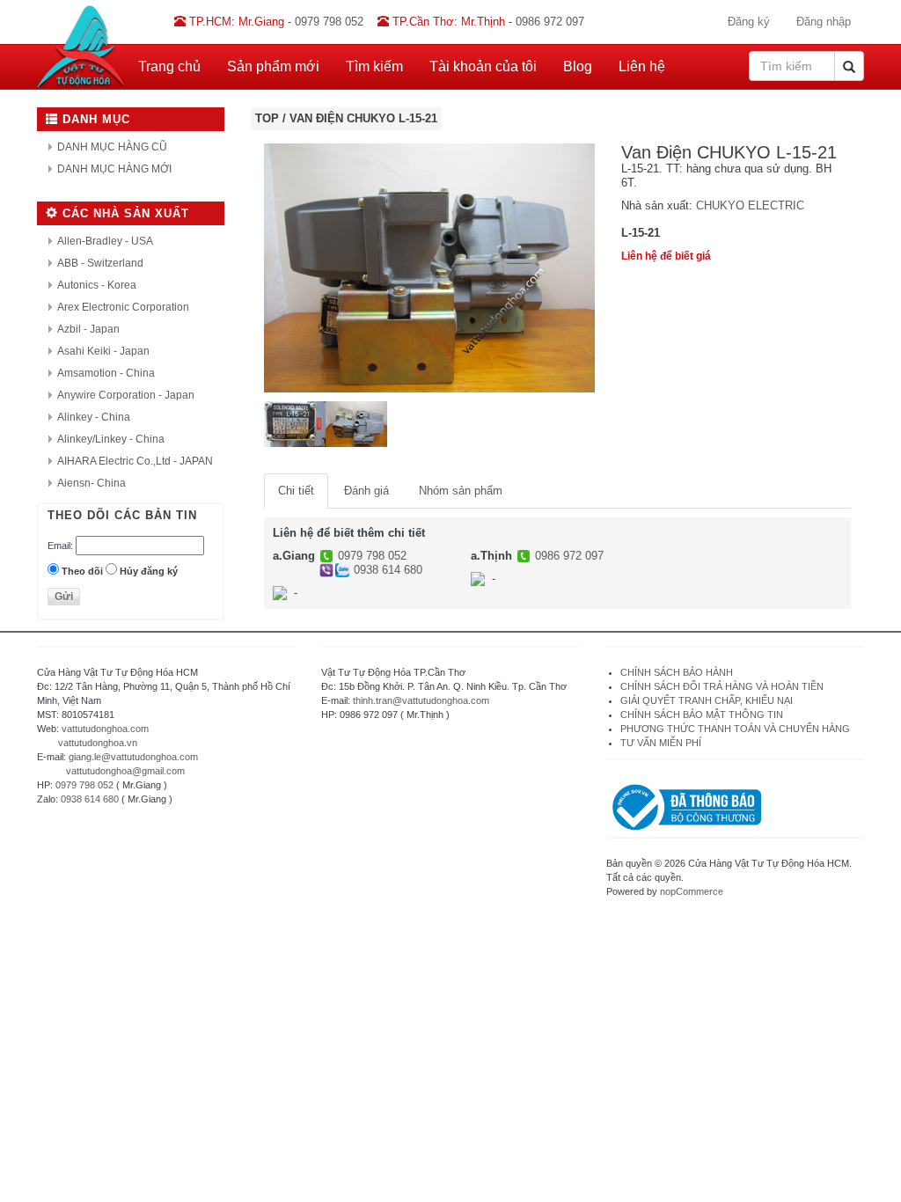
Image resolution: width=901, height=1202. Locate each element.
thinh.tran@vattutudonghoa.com (421, 700)
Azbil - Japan (88, 329)
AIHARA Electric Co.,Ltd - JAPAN (135, 461)
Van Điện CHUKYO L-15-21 (363, 118)
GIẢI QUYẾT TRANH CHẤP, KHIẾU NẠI (706, 700)
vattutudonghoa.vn (97, 742)
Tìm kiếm (374, 66)
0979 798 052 (372, 555)
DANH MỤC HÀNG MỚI (114, 169)
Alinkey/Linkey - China (111, 439)
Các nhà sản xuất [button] (123, 213)
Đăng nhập (823, 21)
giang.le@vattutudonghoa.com (133, 756)
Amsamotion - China (106, 373)
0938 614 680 (388, 569)
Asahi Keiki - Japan (103, 351)
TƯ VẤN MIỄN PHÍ (660, 742)
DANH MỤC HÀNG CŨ (112, 147)
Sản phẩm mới (273, 66)
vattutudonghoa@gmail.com (125, 771)
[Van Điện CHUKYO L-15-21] (430, 267)
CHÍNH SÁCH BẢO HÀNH (676, 672)
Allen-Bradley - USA (105, 241)
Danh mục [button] (94, 119)
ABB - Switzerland (100, 263)
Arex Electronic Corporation (123, 307)
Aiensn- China (91, 483)
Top (267, 118)
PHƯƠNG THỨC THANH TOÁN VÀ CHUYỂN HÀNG (735, 728)
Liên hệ (642, 66)
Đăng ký (749, 21)
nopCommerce (691, 891)
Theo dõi (82, 571)
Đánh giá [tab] (366, 490)
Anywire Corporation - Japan (125, 395)
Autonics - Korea (96, 285)
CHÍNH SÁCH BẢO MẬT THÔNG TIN (701, 714)
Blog (577, 66)
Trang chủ (169, 66)
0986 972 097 (569, 555)
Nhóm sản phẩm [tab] (460, 490)
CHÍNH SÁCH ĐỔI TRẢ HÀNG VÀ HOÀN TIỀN (723, 686)
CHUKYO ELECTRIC (750, 205)
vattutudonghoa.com (105, 728)
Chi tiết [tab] (296, 490)
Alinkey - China (93, 417)
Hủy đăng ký (149, 571)
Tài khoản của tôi (483, 66)
